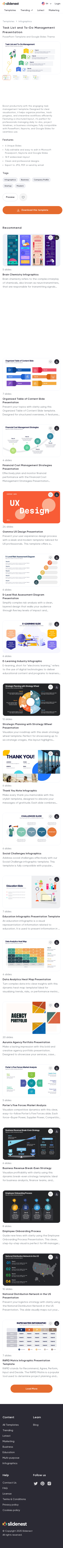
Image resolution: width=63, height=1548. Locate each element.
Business (25, 180)
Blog (35, 1424)
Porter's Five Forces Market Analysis (24, 1105)
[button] (6, 57)
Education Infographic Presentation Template (31, 916)
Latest (40, 10)
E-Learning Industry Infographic (22, 661)
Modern (20, 186)
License (7, 1493)
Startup (8, 186)
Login (57, 3)
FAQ (5, 1488)
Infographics (25, 21)
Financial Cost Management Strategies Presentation (27, 467)
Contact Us (9, 1482)
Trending (25, 10)
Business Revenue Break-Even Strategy (27, 1168)
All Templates (11, 1424)
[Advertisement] (31, 116)
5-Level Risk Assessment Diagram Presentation (23, 596)
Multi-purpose (11, 1457)
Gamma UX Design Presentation (23, 531)
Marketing (54, 10)
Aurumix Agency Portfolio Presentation (26, 1042)
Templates (10, 10)
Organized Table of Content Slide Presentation (24, 400)
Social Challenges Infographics (22, 853)
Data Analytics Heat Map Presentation (27, 979)
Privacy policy (11, 1504)
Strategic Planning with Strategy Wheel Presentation (27, 726)
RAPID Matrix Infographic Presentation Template (26, 1362)
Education (9, 1452)
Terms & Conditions (14, 1499)
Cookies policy (11, 1510)
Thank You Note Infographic (20, 790)
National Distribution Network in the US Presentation (27, 1295)
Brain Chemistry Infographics (21, 274)
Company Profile (41, 180)
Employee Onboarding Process (22, 1231)
